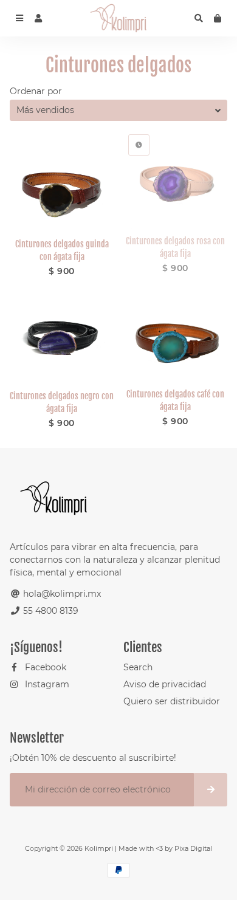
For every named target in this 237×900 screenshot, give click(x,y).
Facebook (44, 667)
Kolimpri (98, 848)
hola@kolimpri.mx (61, 593)
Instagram (45, 684)
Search (138, 667)
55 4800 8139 (49, 610)
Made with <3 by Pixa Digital (165, 848)
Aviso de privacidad (164, 684)
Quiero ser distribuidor (171, 701)
